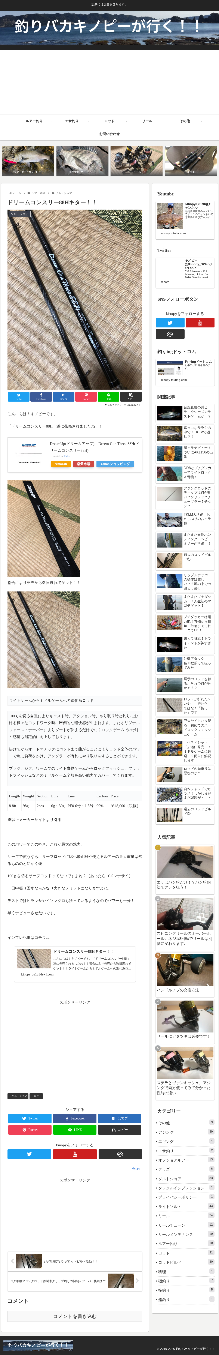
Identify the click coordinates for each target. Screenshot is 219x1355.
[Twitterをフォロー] (29, 1154)
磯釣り (185, 1280)
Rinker (67, 456)
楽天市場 (83, 464)
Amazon (61, 464)
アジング (185, 1132)
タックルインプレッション (185, 1187)
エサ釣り (185, 1150)
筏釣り (185, 1290)
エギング (185, 1141)
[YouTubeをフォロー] (75, 1154)
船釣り (185, 1299)
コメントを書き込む (75, 1316)
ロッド (37, 1095)
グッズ (185, 1169)
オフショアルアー (185, 1160)
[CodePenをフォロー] (120, 1154)
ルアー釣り (185, 1243)
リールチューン (185, 1225)
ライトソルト (185, 1206)
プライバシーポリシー (185, 1197)
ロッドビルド (185, 1262)
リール (185, 1215)
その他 (185, 1122)
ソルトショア (19, 1095)
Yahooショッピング (115, 464)
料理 (185, 1271)
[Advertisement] (109, 83)
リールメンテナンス (185, 1234)
